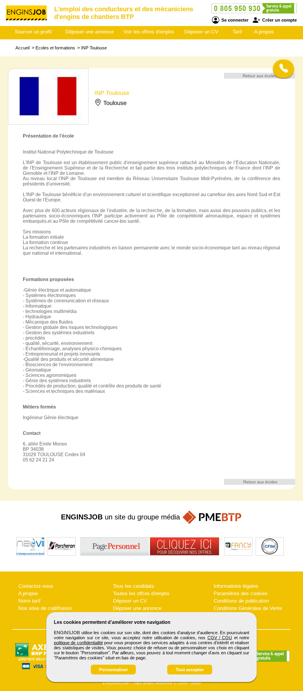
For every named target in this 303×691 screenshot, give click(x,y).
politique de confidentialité (78, 642)
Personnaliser (113, 669)
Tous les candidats (133, 586)
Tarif (237, 32)
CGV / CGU (219, 637)
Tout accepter (190, 669)
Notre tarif (29, 601)
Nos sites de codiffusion (45, 608)
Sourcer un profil (33, 32)
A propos (264, 32)
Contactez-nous (35, 586)
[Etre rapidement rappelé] (281, 69)
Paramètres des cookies (240, 593)
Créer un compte (279, 19)
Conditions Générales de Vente (248, 608)
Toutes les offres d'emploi (141, 593)
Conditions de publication (241, 601)
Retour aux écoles (260, 75)
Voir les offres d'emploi (148, 32)
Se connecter (234, 19)
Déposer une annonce (89, 32)
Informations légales (236, 586)
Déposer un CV (201, 32)
